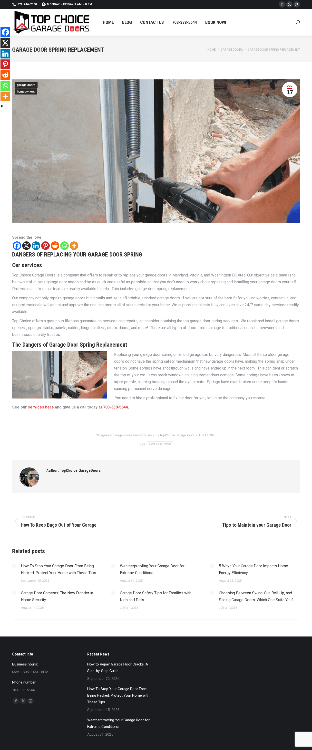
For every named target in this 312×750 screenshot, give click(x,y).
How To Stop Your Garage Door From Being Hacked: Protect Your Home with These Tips (58, 569)
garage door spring (160, 443)
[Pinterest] (45, 245)
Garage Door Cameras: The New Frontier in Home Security (57, 596)
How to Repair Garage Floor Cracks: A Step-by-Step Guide (117, 667)
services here (41, 407)
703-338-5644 (115, 407)
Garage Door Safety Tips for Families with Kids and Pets (155, 596)
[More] (74, 245)
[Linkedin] (36, 245)
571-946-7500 (27, 4)
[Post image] (14, 566)
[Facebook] (17, 245)
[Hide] (2, 106)
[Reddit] (55, 245)
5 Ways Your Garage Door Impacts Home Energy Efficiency (253, 569)
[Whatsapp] (64, 245)
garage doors (26, 85)
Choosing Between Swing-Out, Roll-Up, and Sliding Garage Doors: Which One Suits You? (256, 596)
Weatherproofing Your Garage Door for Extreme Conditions (152, 569)
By (175, 435)
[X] (26, 245)
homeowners (26, 91)
